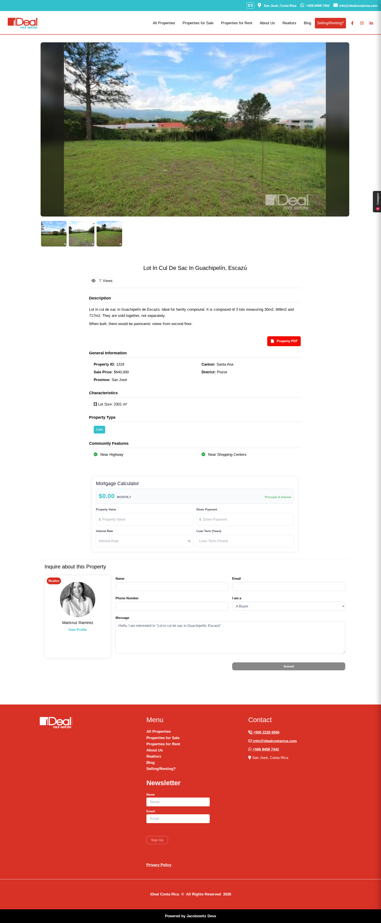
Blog (307, 23)
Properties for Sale (198, 23)
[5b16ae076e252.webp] (54, 234)
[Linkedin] (371, 23)
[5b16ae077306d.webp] (109, 234)
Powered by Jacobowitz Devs (190, 916)
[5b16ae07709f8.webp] (81, 234)
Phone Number (127, 598)
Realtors (289, 23)
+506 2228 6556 (265, 732)
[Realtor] (77, 599)
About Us (267, 23)
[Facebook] (352, 23)
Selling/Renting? (330, 23)
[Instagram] (362, 23)
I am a (236, 598)
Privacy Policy (158, 865)
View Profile (77, 630)
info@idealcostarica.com (274, 741)
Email (236, 578)
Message (122, 618)
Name (120, 578)
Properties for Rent (236, 23)
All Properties (164, 23)
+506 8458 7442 (265, 749)
